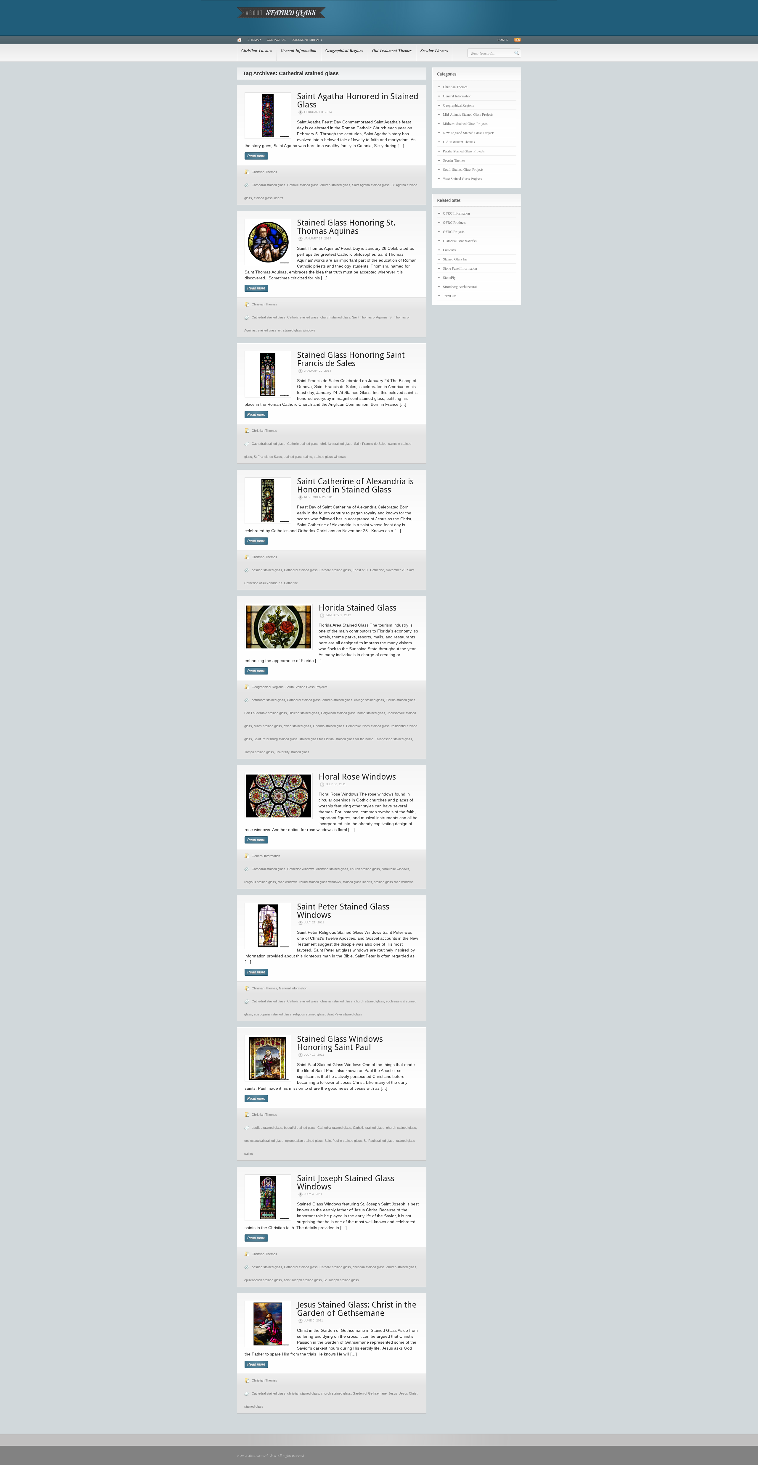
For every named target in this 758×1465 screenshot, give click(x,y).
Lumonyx (450, 249)
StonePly (449, 277)
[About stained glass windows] (281, 17)
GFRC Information (456, 213)
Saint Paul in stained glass (343, 1140)
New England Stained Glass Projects (468, 132)
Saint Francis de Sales (370, 443)
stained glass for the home (354, 739)
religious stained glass (260, 882)
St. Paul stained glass (379, 1140)
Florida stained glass (400, 700)
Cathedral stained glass (268, 185)
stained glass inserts (268, 198)
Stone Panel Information (460, 268)
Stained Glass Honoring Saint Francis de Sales (351, 359)
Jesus (392, 1393)
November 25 (395, 570)
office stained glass (297, 726)
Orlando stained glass (328, 726)
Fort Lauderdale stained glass (265, 713)
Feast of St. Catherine (368, 570)
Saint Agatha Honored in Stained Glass (357, 100)
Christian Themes (256, 51)
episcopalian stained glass (272, 1014)
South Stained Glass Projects (306, 687)
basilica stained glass (267, 570)
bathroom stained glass (268, 700)
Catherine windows (300, 869)
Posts (502, 39)
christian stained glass (336, 443)
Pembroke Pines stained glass (368, 726)
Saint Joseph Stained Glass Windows (345, 1182)
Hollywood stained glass (338, 713)
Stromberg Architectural (460, 286)
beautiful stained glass (300, 1127)
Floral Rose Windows (357, 777)
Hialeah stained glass (304, 713)
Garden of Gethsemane (370, 1393)
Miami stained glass (268, 726)
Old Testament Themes (392, 51)
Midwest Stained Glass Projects (465, 123)
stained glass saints (298, 456)
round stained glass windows (320, 882)
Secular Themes (434, 51)
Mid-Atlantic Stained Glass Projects (468, 114)
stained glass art (269, 330)
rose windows (288, 882)
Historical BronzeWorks (460, 240)
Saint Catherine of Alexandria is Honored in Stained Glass (355, 485)
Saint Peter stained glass (344, 1014)
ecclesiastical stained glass (263, 1140)
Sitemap (254, 39)
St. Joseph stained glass (341, 1280)
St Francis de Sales (268, 456)
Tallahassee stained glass (393, 739)
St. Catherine (288, 583)
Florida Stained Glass (357, 608)
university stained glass (292, 752)
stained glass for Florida (316, 739)
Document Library (307, 39)
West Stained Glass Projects (462, 178)
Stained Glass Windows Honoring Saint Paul (340, 1043)
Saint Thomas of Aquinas (370, 317)
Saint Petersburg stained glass (276, 739)
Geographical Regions (344, 51)
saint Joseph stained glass (303, 1280)
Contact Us (276, 39)
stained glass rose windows (394, 882)
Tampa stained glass (259, 752)
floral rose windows (395, 869)
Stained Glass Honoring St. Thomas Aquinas (346, 227)
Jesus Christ (408, 1393)
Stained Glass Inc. (455, 259)
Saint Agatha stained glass (371, 185)
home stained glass (371, 713)
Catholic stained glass (303, 185)
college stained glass (369, 700)
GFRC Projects (454, 231)
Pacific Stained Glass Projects (464, 151)
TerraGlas (450, 295)
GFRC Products (454, 222)
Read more (256, 156)
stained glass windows (299, 330)
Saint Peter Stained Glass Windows (343, 911)
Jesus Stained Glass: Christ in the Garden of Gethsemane (356, 1309)
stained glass (253, 1406)
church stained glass (335, 185)
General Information (299, 51)
